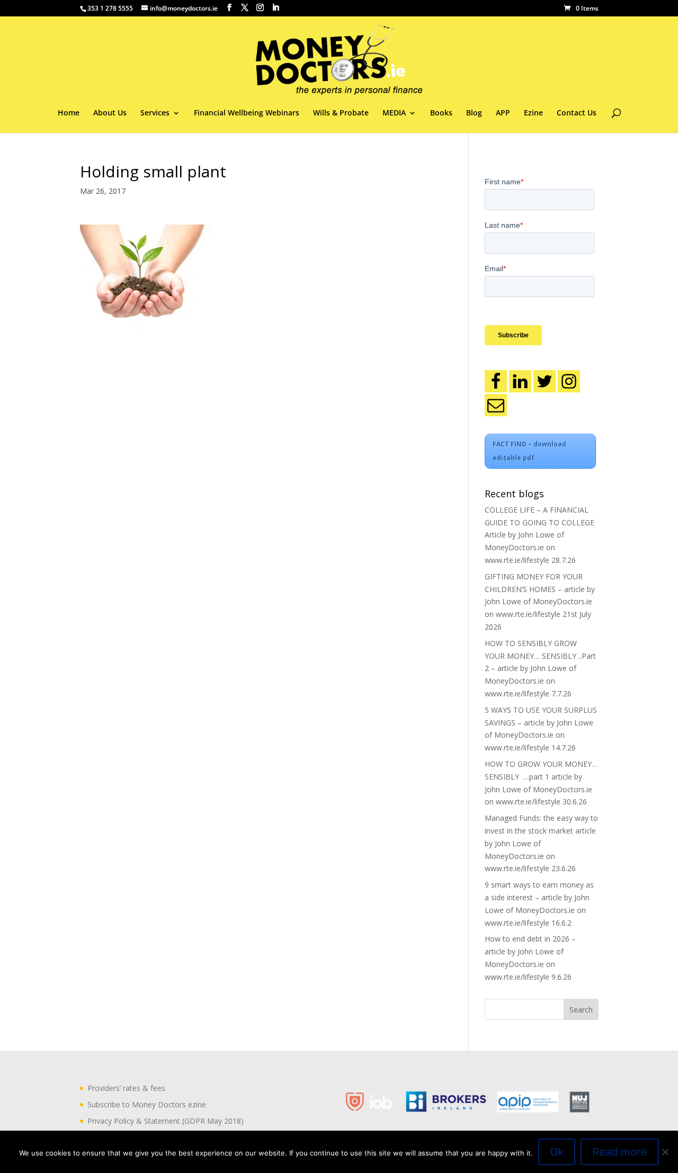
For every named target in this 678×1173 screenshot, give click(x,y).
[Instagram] (569, 381)
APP (503, 113)
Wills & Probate (341, 113)
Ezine (533, 113)
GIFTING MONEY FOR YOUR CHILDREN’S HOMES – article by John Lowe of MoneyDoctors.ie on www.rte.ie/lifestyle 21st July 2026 (540, 601)
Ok (557, 1151)
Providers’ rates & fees (126, 1088)
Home (68, 113)
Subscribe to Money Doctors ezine (146, 1104)
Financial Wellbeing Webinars (246, 113)
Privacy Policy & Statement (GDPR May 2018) (165, 1121)
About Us (110, 113)
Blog (474, 113)
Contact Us (576, 113)
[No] (664, 1152)
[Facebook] (496, 381)
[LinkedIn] (520, 381)
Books (441, 113)
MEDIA (394, 113)
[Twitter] (544, 381)
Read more (619, 1151)
